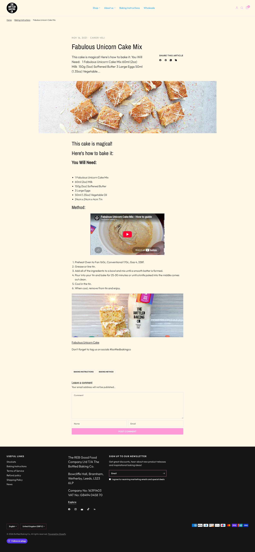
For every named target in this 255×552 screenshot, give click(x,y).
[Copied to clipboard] (176, 60)
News (9, 484)
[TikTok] (90, 509)
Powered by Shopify (57, 534)
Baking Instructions (129, 7)
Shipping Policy (15, 479)
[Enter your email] (163, 473)
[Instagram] (77, 509)
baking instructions (84, 372)
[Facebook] (160, 60)
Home (9, 20)
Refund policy (14, 475)
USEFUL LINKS (15, 456)
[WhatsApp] (171, 60)
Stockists (11, 461)
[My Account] (236, 8)
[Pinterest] (166, 60)
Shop (95, 7)
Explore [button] (72, 502)
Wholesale (149, 7)
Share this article (171, 56)
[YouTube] (84, 509)
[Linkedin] (96, 509)
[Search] (242, 8)
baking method (106, 372)
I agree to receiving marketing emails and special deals (138, 479)
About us (108, 7)
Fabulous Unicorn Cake (85, 342)
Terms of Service (15, 470)
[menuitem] (96, 8)
